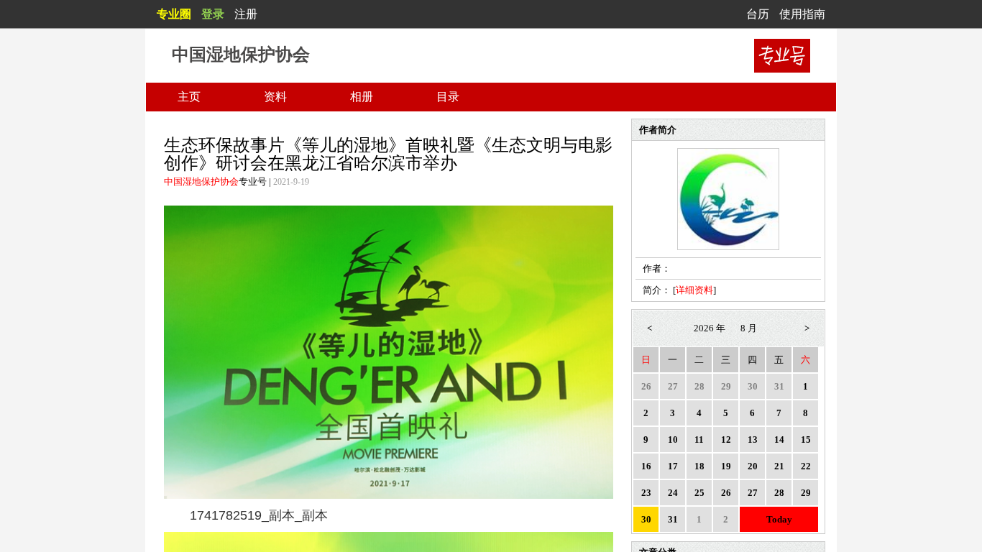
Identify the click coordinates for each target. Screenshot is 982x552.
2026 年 (709, 328)
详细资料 (694, 290)
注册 (245, 14)
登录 (212, 14)
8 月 (748, 328)
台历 (757, 14)
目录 (447, 97)
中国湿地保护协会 (201, 181)
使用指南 (802, 14)
